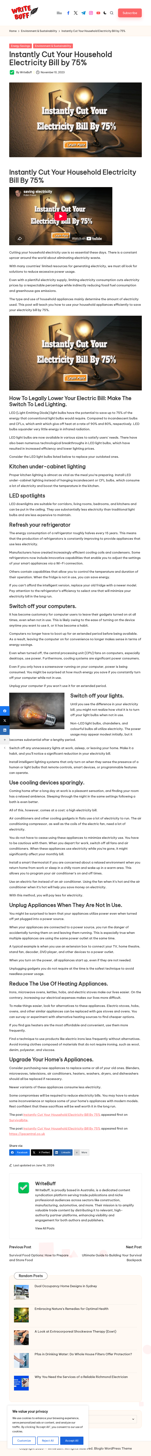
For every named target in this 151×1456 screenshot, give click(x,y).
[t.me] (83, 13)
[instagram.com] (91, 13)
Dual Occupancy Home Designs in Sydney (66, 1286)
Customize (24, 1440)
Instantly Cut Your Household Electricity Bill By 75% (61, 1115)
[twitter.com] (75, 13)
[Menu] (59, 13)
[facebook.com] (68, 13)
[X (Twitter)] (5, 720)
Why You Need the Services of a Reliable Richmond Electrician (81, 1377)
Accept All (71, 1440)
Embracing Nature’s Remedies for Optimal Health (71, 1309)
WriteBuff (45, 1183)
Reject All (48, 1440)
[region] (47, 1427)
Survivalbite (18, 1120)
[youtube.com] (98, 13)
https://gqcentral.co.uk (27, 1134)
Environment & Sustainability (53, 46)
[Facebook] (5, 711)
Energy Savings (20, 46)
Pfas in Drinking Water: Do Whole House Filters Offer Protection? (83, 1354)
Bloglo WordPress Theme (113, 1448)
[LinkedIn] (5, 730)
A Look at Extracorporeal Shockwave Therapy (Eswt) (75, 1331)
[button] (130, 12)
